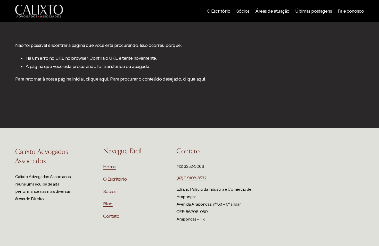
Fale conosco (351, 11)
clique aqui (97, 79)
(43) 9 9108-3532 (191, 177)
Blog (108, 203)
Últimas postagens (313, 11)
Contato (111, 216)
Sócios (243, 11)
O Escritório (218, 11)
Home (109, 166)
